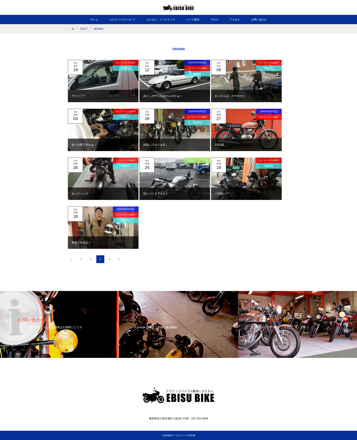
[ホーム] (73, 25)
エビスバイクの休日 (197, 160)
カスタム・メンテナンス (161, 19)
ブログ (214, 19)
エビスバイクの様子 (126, 62)
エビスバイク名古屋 (185, 435)
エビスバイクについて (122, 19)
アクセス (234, 19)
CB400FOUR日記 (197, 62)
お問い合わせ (259, 19)
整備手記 (125, 68)
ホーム (94, 19)
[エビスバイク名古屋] (178, 7)
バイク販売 (192, 19)
